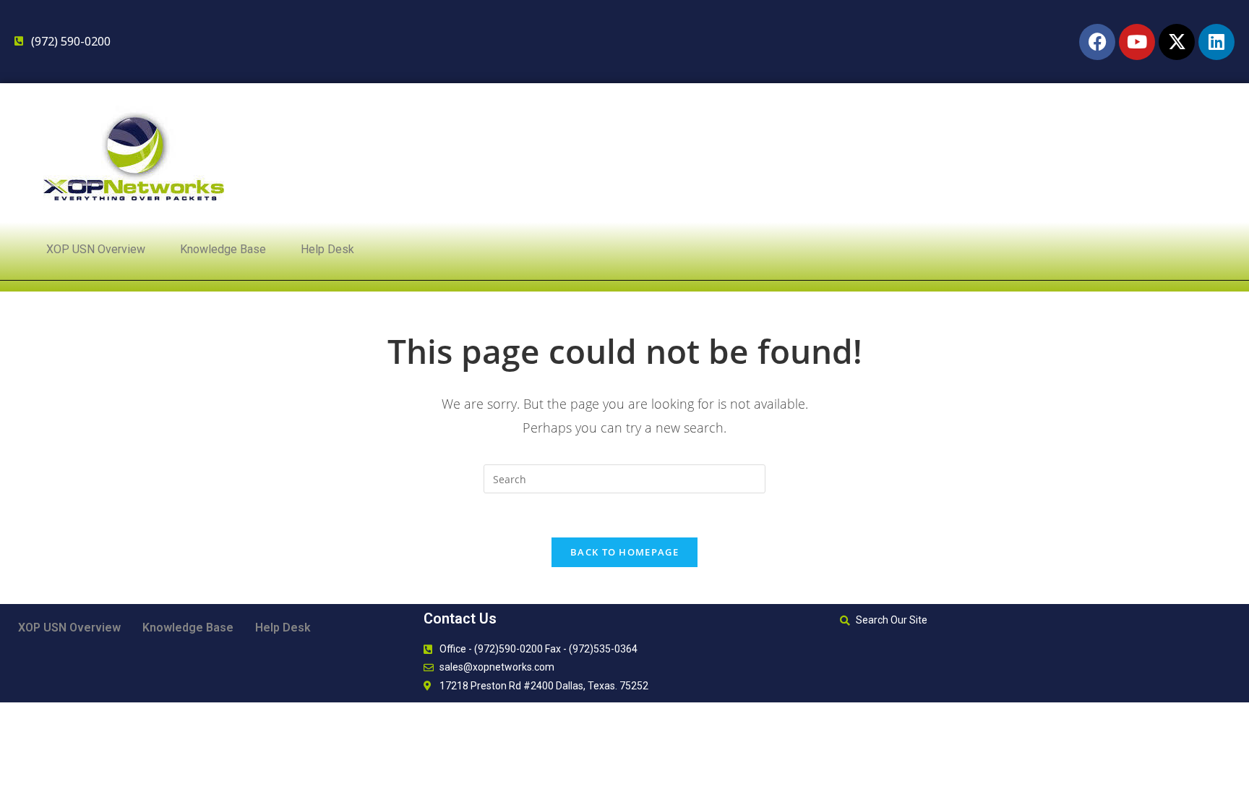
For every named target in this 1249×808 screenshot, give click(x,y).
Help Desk (327, 249)
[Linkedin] (1216, 42)
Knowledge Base (223, 249)
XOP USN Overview (95, 249)
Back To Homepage (624, 551)
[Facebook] (1097, 42)
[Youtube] (1137, 42)
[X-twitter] (1177, 42)
